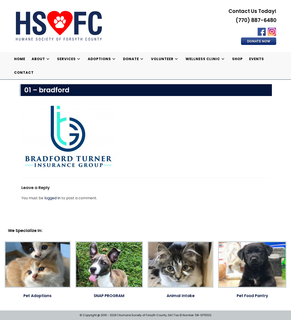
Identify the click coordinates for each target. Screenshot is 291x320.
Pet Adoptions (37, 295)
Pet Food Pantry (252, 295)
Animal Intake (181, 295)
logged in (52, 198)
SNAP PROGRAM (109, 295)
